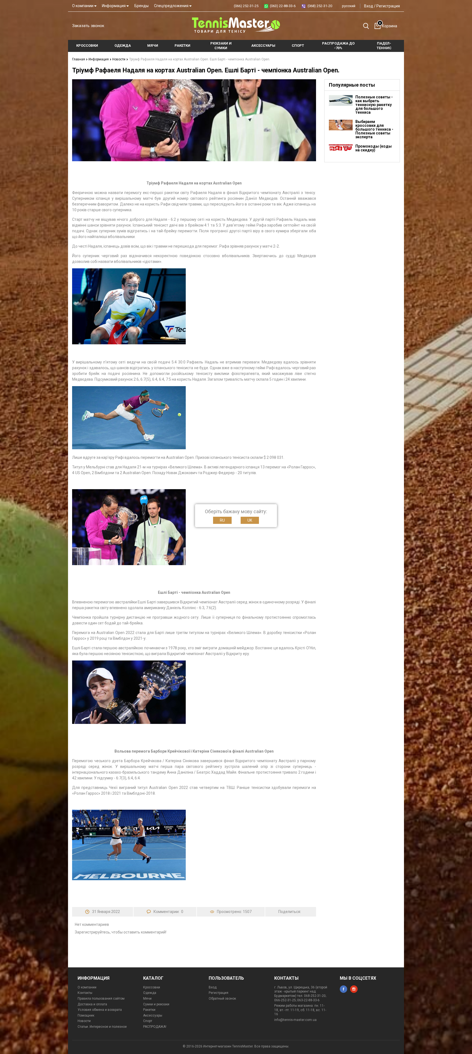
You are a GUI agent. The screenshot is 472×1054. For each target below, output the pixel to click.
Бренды (141, 6)
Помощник (86, 1015)
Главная (79, 59)
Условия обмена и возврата (100, 1010)
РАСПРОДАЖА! (154, 1027)
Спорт (147, 1021)
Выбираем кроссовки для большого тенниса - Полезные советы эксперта (374, 129)
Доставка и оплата (92, 1004)
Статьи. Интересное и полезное (102, 1027)
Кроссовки (151, 987)
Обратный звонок (222, 998)
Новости (119, 59)
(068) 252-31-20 (320, 6)
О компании (83, 6)
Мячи (147, 998)
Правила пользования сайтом (101, 998)
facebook (343, 989)
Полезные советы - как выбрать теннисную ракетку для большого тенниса (374, 104)
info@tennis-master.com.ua (295, 1020)
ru (222, 520)
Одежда (149, 993)
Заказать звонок (88, 25)
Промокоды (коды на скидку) (373, 148)
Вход (368, 6)
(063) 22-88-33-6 (283, 6)
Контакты (85, 993)
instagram (354, 989)
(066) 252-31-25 (246, 6)
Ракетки (149, 1010)
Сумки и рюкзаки (156, 1004)
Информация (114, 6)
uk (249, 520)
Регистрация (388, 6)
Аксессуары (152, 1015)
